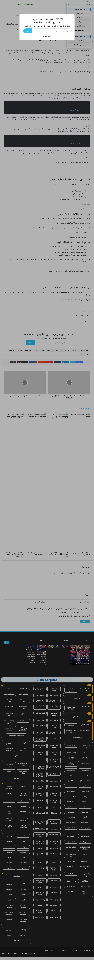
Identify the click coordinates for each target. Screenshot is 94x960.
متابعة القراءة (47, 36)
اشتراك (28, 31)
